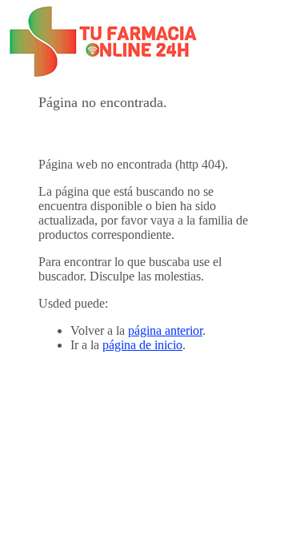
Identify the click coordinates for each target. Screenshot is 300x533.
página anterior (165, 330)
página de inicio (142, 345)
